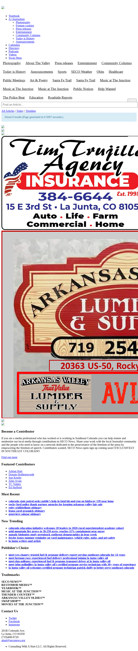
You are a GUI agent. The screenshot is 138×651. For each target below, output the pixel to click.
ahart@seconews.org (13, 640)
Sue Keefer (15, 477)
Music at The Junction (115, 80)
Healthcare (116, 72)
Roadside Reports (60, 97)
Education (36, 97)
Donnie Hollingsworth (21, 474)
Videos (13, 54)
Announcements (25, 41)
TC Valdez (15, 484)
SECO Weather (81, 72)
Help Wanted (107, 89)
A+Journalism (17, 19)
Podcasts (14, 51)
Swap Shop (15, 57)
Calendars (14, 44)
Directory (14, 48)
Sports (62, 72)
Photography (23, 22)
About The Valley (38, 63)
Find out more (9, 457)
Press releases (23, 28)
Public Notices (83, 89)
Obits (100, 72)
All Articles (7, 110)
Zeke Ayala (15, 480)
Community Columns (28, 35)
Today (20, 110)
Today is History (25, 38)
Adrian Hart (15, 471)
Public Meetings (14, 80)
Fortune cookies (25, 25)
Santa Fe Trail (62, 80)
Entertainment (24, 32)
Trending (31, 110)
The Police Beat (14, 97)
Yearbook (14, 15)
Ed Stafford (15, 487)
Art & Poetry (39, 80)
